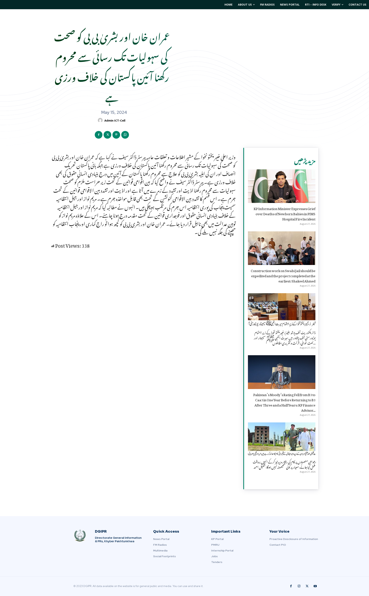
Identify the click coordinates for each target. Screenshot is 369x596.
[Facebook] (98, 135)
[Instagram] (299, 586)
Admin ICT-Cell (114, 120)
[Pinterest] (116, 135)
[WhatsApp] (125, 135)
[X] (107, 135)
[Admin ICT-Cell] (101, 120)
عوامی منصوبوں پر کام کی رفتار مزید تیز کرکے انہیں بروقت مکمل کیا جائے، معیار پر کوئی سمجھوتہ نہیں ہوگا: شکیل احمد (284, 463)
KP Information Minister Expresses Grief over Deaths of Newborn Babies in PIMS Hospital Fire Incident (284, 213)
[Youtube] (315, 586)
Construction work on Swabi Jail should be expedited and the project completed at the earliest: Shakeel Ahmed (283, 275)
